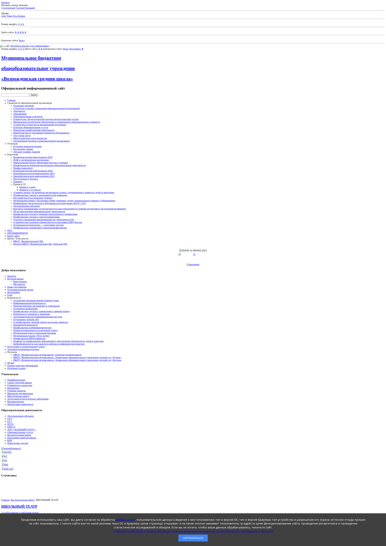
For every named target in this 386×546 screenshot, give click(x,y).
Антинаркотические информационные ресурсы (37, 316)
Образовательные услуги (20, 432)
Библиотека (13, 388)
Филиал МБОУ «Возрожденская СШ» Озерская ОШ (40, 244)
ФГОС (10, 424)
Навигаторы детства (17, 443)
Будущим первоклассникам (27, 146)
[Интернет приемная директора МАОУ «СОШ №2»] (11, 448)
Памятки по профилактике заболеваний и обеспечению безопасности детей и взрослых (58, 341)
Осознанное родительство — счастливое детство (38, 225)
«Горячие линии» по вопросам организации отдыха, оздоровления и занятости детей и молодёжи (63, 192)
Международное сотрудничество (30, 138)
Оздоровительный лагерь (20, 289)
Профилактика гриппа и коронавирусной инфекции (40, 195)
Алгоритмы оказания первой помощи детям (36, 300)
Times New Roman (16, 16)
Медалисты (19, 284)
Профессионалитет (23, 168)
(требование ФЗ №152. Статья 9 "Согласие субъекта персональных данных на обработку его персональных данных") (193, 531)
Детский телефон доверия (26, 152)
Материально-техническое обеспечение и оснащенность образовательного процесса (56, 122)
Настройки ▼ (76, 49)
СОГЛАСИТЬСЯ (193, 538)
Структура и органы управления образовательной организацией (46, 108)
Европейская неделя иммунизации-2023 (34, 173)
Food (9, 295)
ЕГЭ (9, 421)
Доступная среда (21, 135)
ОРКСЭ (11, 427)
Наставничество (15, 401)
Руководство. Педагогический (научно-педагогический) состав (45, 119)
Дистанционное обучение (26, 206)
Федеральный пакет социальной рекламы (34, 333)
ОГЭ (9, 418)
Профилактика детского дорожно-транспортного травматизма (45, 214)
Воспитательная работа (19, 435)
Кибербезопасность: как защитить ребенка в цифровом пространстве (48, 344)
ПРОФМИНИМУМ (17, 233)
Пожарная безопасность (25, 325)
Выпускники (20, 281)
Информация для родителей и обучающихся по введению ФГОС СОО (49, 203)
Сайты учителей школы (19, 382)
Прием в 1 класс (27, 187)
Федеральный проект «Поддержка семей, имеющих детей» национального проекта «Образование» (64, 200)
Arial (3, 16)
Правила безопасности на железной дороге (35, 330)
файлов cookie (125, 519)
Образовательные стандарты (28, 116)
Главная (11, 100)
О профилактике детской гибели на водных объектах (40, 322)
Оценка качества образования (22, 365)
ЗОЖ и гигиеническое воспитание (31, 160)
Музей (10, 363)
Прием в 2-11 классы (30, 189)
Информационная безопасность (29, 303)
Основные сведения (23, 105)
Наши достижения (16, 287)
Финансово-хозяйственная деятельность (34, 130)
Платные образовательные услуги (30, 127)
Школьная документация (20, 393)
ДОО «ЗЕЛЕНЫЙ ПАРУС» (21, 429)
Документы (19, 111)
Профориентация (16, 380)
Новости (11, 276)
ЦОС (10, 230)
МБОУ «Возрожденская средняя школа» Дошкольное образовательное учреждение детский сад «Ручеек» (67, 357)
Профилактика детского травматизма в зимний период (41, 311)
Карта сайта (13, 236)
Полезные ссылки (16, 368)
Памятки (17, 181)
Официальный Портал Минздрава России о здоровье (40, 162)
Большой (30, 8)
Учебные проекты (16, 390)
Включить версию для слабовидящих (30, 46)
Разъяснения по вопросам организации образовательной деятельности (49, 165)
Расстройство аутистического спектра (32, 198)
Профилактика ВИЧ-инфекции (29, 338)
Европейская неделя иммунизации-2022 (34, 176)
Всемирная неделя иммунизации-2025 (33, 157)
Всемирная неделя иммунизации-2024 (33, 170)
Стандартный (8, 8)
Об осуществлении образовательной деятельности (39, 211)
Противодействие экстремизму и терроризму (36, 306)
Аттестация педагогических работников (28, 399)
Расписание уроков (23, 149)
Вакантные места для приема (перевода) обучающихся (41, 133)
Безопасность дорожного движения (31, 314)
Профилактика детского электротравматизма (36, 217)
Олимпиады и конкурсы (19, 385)
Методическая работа (18, 396)
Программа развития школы (21, 437)
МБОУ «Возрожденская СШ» (28, 241)
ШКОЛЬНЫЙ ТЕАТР (19, 506)
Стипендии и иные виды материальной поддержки (39, 124)
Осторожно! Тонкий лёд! (26, 319)
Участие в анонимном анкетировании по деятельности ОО (43, 219)
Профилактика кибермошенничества (32, 327)
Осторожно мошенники (25, 308)
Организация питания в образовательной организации (41, 141)
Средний (20, 8)
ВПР (9, 440)
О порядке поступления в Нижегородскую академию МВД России (47, 222)
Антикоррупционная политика (23, 349)
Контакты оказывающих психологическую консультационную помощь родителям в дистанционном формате (69, 208)
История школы (15, 279)
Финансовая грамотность (20, 404)
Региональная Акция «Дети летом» (31, 335)
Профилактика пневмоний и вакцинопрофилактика (40, 227)
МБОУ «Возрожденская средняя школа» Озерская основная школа (47, 354)
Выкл (22, 40)
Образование (20, 114)
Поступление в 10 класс (25, 179)
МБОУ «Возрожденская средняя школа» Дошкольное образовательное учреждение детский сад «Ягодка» (67, 360)
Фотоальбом (13, 292)
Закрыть (5, 2)
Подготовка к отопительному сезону (26, 346)
